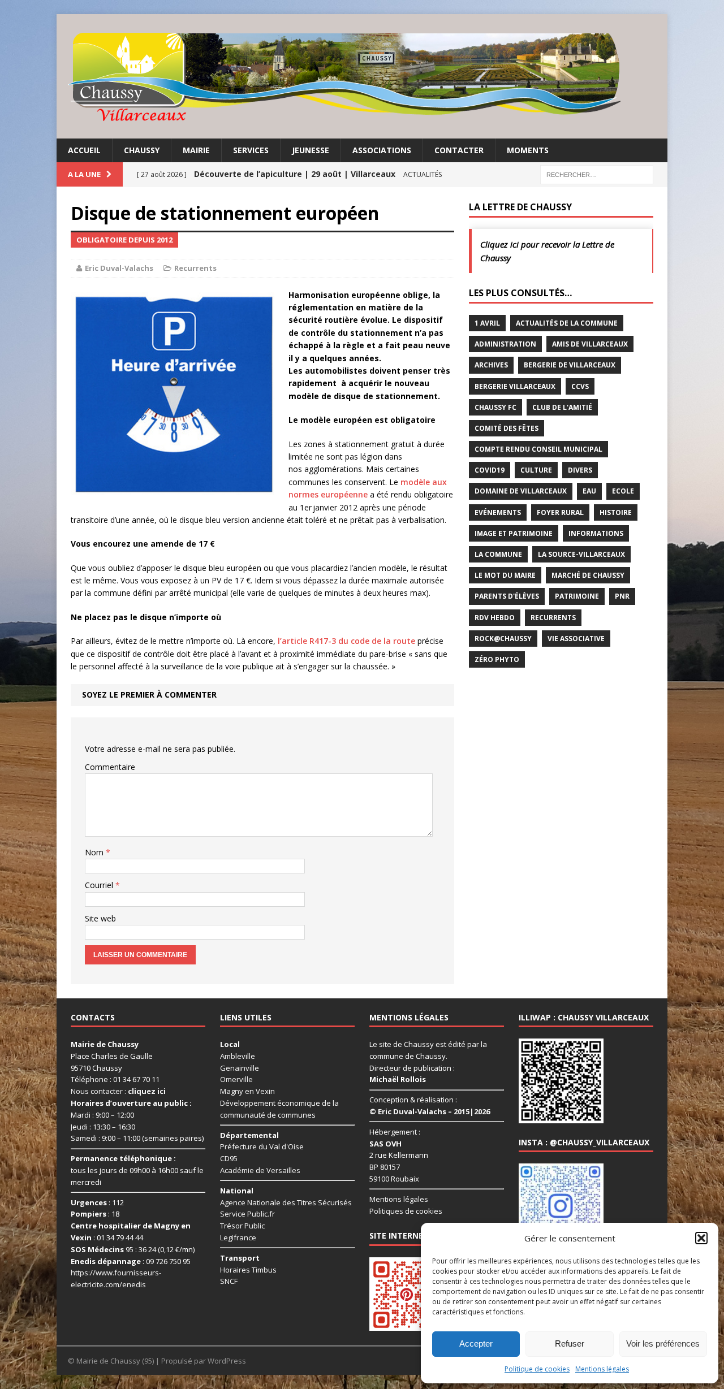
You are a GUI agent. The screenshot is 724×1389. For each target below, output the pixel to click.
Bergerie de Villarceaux (569, 365)
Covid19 (490, 470)
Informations (595, 533)
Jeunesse (310, 150)
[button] (701, 1238)
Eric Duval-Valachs (119, 268)
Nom (95, 852)
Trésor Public (242, 1226)
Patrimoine (577, 596)
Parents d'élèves (507, 596)
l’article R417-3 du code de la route (346, 640)
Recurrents (195, 268)
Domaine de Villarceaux (521, 491)
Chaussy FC (495, 407)
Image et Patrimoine (514, 533)
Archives (491, 365)
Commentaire (110, 766)
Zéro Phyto (497, 659)
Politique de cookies (537, 1369)
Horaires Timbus (248, 1270)
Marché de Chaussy (587, 575)
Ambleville (237, 1056)
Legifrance (238, 1237)
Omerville (236, 1079)
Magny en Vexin (247, 1091)
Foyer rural (560, 512)
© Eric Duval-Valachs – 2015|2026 (429, 1111)
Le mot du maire (505, 575)
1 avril (487, 323)
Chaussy (142, 150)
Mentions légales (602, 1369)
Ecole (623, 491)
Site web (100, 918)
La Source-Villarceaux (581, 554)
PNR (622, 596)
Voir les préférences (663, 1343)
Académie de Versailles (260, 1170)
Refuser (569, 1343)
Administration (505, 344)
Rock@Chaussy (503, 638)
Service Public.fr (247, 1214)
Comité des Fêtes (506, 428)
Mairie (196, 150)
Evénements (498, 512)
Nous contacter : (118, 1091)
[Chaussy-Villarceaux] (362, 76)
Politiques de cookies (405, 1211)
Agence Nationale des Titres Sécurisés (286, 1202)
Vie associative (576, 638)
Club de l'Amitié (562, 407)
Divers (580, 470)
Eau (589, 491)
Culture (536, 470)
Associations (381, 150)
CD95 (229, 1158)
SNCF (229, 1281)
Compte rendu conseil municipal (538, 449)
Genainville (239, 1068)
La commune (498, 554)
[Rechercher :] (596, 173)
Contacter (459, 150)
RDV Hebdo (495, 617)
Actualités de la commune (567, 323)
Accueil (84, 150)
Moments (528, 150)
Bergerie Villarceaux (515, 386)
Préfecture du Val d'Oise (262, 1146)
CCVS (580, 386)
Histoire (616, 512)
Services (251, 150)
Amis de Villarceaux (590, 344)
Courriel (100, 885)
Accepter (476, 1343)
